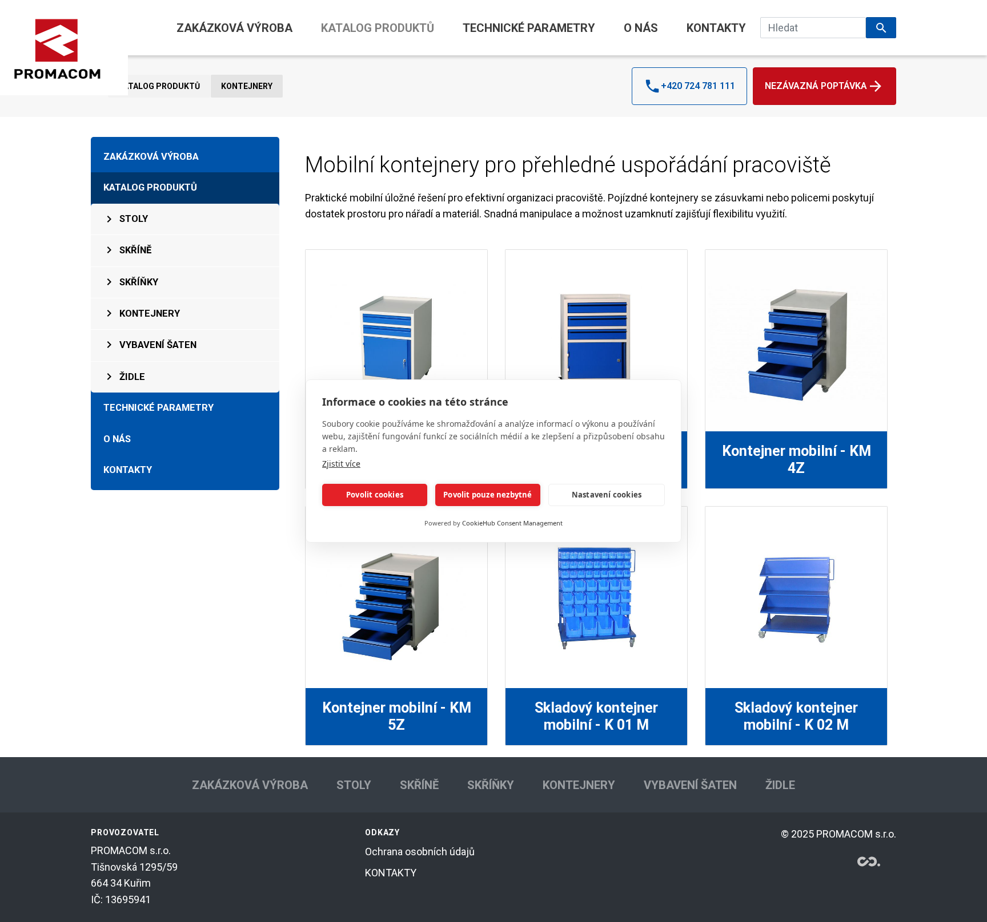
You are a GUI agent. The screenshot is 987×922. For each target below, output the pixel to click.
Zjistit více (341, 463)
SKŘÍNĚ (135, 250)
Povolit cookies (374, 495)
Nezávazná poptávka (816, 85)
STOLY (133, 218)
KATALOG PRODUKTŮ (377, 28)
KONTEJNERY (246, 86)
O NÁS (641, 28)
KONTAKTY (716, 28)
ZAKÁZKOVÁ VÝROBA (234, 28)
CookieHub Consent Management (512, 523)
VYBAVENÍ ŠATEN (157, 344)
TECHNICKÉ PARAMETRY (529, 28)
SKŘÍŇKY (138, 282)
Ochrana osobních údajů (420, 852)
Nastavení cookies (606, 495)
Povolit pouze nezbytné (487, 495)
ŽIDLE (132, 376)
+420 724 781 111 (698, 85)
